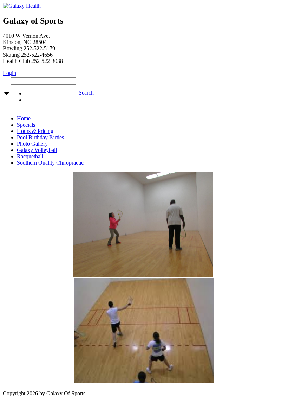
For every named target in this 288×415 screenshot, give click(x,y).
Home (24, 118)
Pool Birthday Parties (40, 137)
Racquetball (30, 156)
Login (9, 73)
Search (86, 93)
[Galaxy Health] (22, 6)
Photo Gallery (32, 144)
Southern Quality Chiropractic (50, 163)
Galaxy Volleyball (37, 150)
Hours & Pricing (35, 131)
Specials (26, 125)
